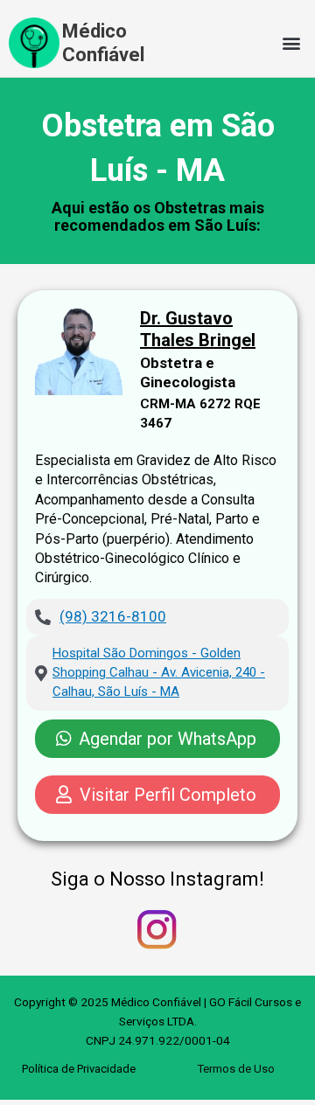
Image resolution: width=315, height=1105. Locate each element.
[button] (291, 43)
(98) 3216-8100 (113, 616)
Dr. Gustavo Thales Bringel (198, 329)
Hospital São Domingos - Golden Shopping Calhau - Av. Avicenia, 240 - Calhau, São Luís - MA (158, 672)
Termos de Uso (236, 1068)
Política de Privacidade (79, 1068)
